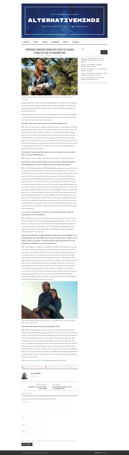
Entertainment (27, 367)
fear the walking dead (52, 367)
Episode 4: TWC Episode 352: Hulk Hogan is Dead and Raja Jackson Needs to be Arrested (94, 74)
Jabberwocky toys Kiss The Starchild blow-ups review (38, 387)
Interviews (33, 367)
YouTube (26, 42)
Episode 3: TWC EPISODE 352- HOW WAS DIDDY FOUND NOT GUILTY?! (92, 78)
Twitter (65, 42)
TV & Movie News (39, 367)
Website (24, 432)
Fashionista (97, 453)
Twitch (35, 42)
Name (24, 417)
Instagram (55, 42)
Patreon (45, 42)
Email (24, 424)
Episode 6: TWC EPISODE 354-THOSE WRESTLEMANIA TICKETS (91, 65)
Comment (25, 402)
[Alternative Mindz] (65, 20)
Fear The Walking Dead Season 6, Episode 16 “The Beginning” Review (62, 387)
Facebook (75, 42)
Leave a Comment (58, 55)
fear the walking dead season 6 (65, 367)
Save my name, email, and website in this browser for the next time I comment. (48, 441)
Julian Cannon (48, 55)
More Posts (34, 376)
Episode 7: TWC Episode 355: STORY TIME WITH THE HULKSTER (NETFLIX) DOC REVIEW (92, 60)
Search (83, 49)
